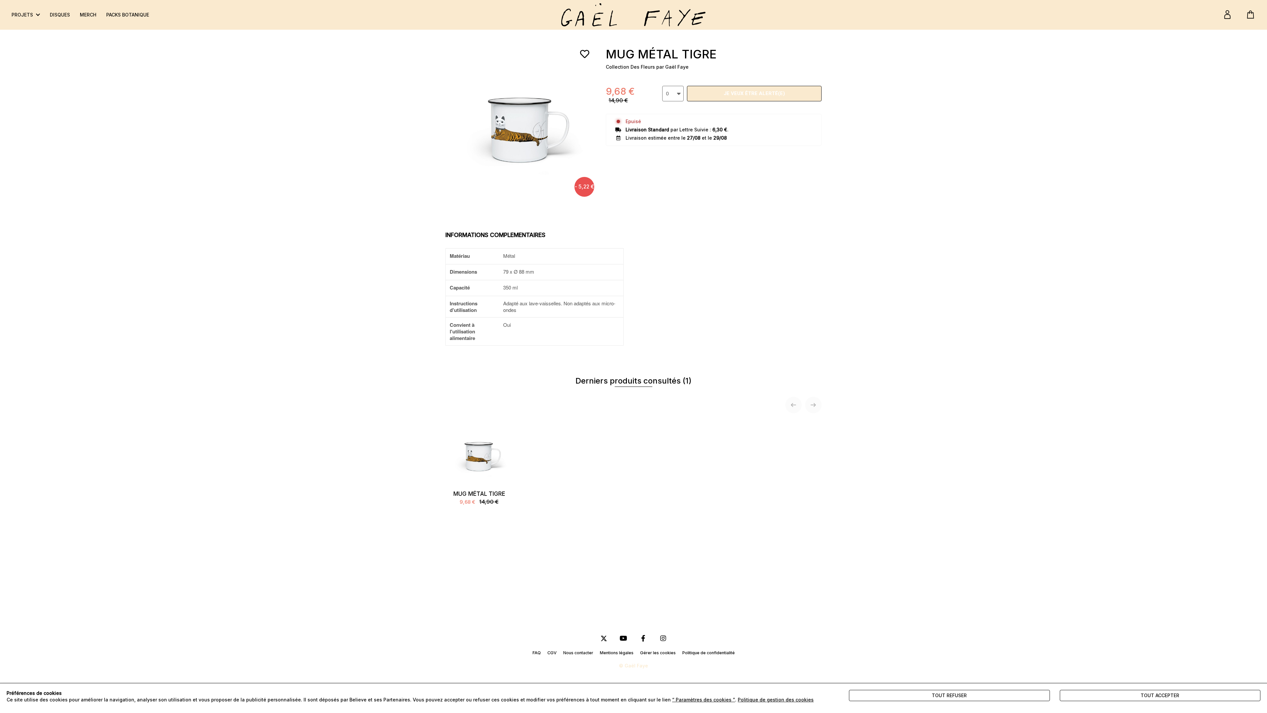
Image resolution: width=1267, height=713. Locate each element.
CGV (552, 652)
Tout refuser (949, 695)
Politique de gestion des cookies (776, 699)
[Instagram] (663, 638)
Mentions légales (617, 652)
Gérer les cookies (658, 652)
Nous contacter (578, 652)
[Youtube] (624, 638)
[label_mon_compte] (1227, 14)
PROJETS (23, 14)
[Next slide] (813, 405)
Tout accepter (1160, 695)
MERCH (88, 14)
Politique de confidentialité (708, 652)
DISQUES (60, 14)
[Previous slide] (793, 405)
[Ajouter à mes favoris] (584, 54)
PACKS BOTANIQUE (127, 14)
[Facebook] (643, 638)
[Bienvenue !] (633, 14)
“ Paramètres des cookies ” (703, 699)
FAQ (537, 652)
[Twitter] (604, 638)
